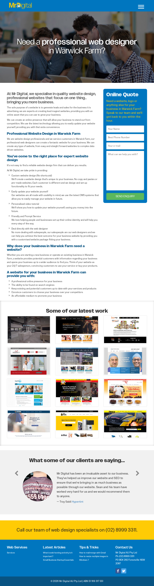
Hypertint (77, 501)
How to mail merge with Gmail (92, 552)
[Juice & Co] (125, 329)
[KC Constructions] (29, 329)
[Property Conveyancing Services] (29, 361)
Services (11, 552)
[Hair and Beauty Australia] (77, 329)
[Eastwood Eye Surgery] (125, 361)
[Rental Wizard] (77, 423)
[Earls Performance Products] (125, 423)
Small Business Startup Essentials (58, 560)
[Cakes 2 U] (125, 392)
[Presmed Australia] (29, 392)
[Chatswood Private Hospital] (77, 361)
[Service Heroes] (77, 392)
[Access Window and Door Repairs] (29, 423)
